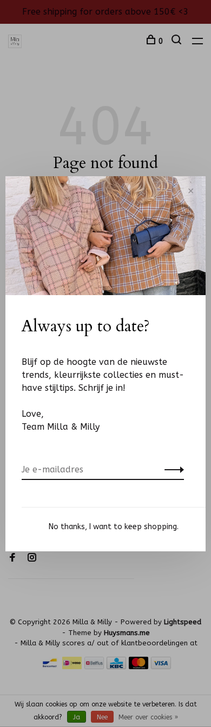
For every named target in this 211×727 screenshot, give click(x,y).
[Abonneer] (171, 470)
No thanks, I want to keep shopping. (114, 526)
